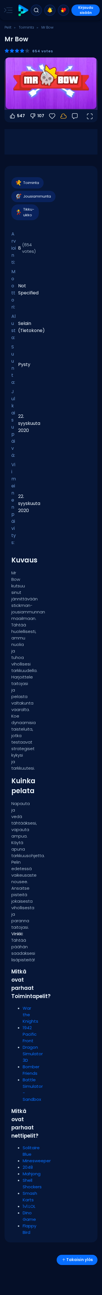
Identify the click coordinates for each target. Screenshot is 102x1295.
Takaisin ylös (79, 1259)
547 (21, 116)
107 (40, 116)
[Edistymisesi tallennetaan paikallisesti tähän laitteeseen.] (63, 116)
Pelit (8, 27)
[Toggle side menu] (7, 10)
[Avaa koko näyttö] (89, 116)
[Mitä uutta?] (50, 10)
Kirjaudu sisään (85, 10)
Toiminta (26, 27)
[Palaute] (74, 116)
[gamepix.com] (23, 10)
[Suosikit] (63, 10)
